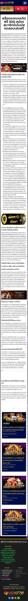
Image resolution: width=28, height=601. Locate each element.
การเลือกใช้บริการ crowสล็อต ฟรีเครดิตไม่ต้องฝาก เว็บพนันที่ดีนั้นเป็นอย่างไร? (13, 460)
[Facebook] (9, 598)
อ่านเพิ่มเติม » (5, 436)
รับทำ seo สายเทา (20, 589)
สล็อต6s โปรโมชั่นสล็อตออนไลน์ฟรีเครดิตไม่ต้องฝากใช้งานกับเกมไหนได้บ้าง (14, 493)
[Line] (18, 598)
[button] (25, 3)
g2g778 (16, 587)
